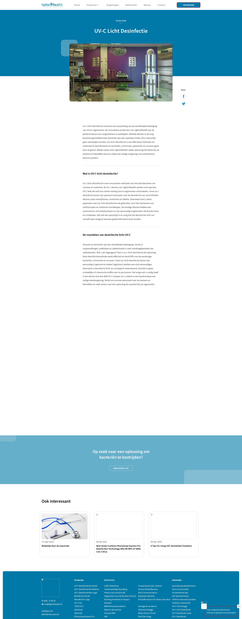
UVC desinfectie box (180, 596)
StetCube (78, 613)
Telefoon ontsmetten (181, 603)
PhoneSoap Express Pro (84, 616)
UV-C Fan (78, 603)
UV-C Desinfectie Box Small (85, 586)
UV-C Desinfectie (179, 616)
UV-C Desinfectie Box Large (85, 592)
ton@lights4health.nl (53, 604)
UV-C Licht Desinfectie (181, 609)
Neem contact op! (121, 468)
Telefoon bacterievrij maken (184, 599)
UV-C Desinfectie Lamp (181, 613)
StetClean (78, 609)
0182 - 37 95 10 (49, 601)
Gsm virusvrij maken (180, 589)
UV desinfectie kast (180, 592)
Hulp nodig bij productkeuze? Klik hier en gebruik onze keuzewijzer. (221, 611)
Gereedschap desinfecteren (184, 586)
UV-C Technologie (179, 606)
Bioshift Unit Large (82, 599)
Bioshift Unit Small (82, 596)
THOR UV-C (79, 606)
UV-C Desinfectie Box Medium (86, 589)
